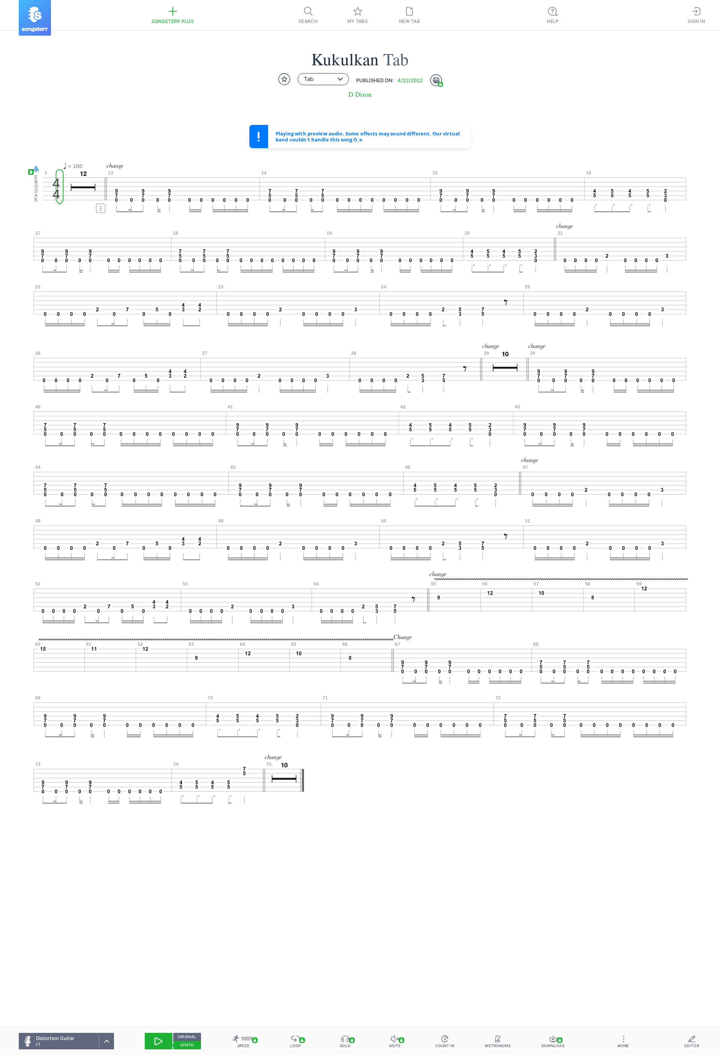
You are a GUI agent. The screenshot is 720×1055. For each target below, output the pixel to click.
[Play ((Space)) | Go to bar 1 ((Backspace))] (158, 1041)
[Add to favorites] (284, 79)
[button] (34, 170)
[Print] (436, 80)
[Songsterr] (35, 18)
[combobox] (323, 79)
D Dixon (360, 94)
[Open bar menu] (100, 208)
